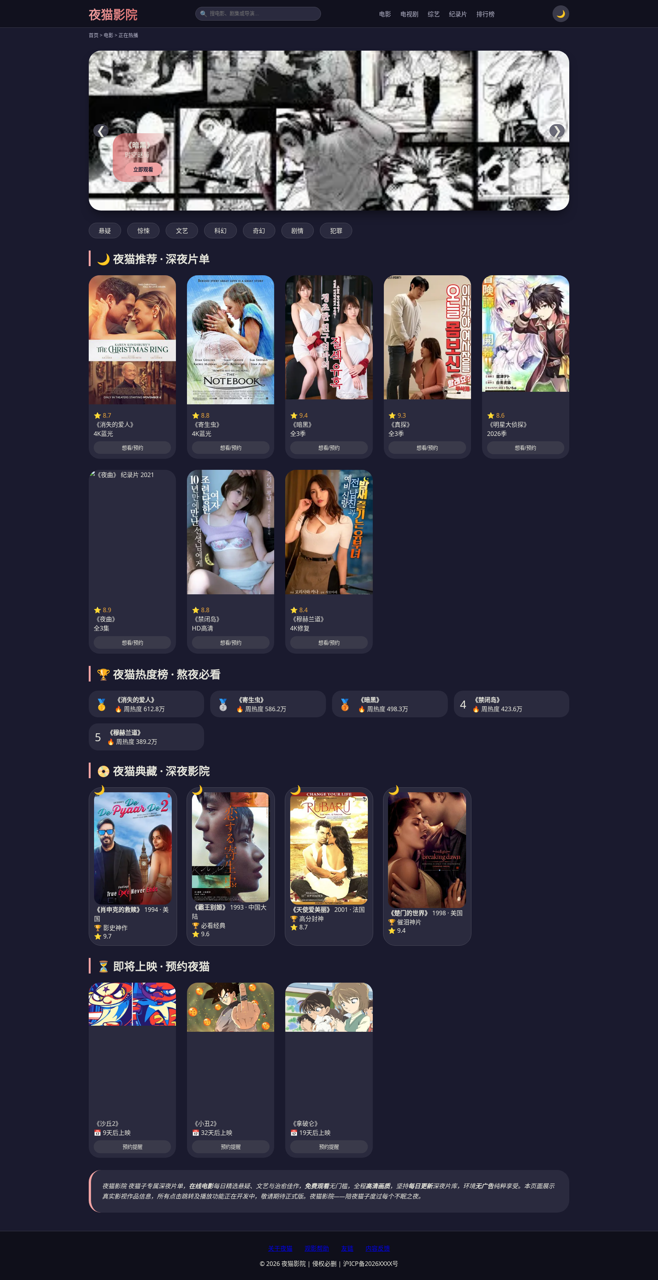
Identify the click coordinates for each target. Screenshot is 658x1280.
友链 (347, 1248)
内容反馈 (378, 1248)
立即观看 (143, 169)
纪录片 (458, 14)
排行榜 (485, 14)
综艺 (434, 14)
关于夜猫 (280, 1248)
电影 (385, 14)
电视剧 (409, 14)
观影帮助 (317, 1248)
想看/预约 (132, 448)
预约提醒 (132, 1147)
